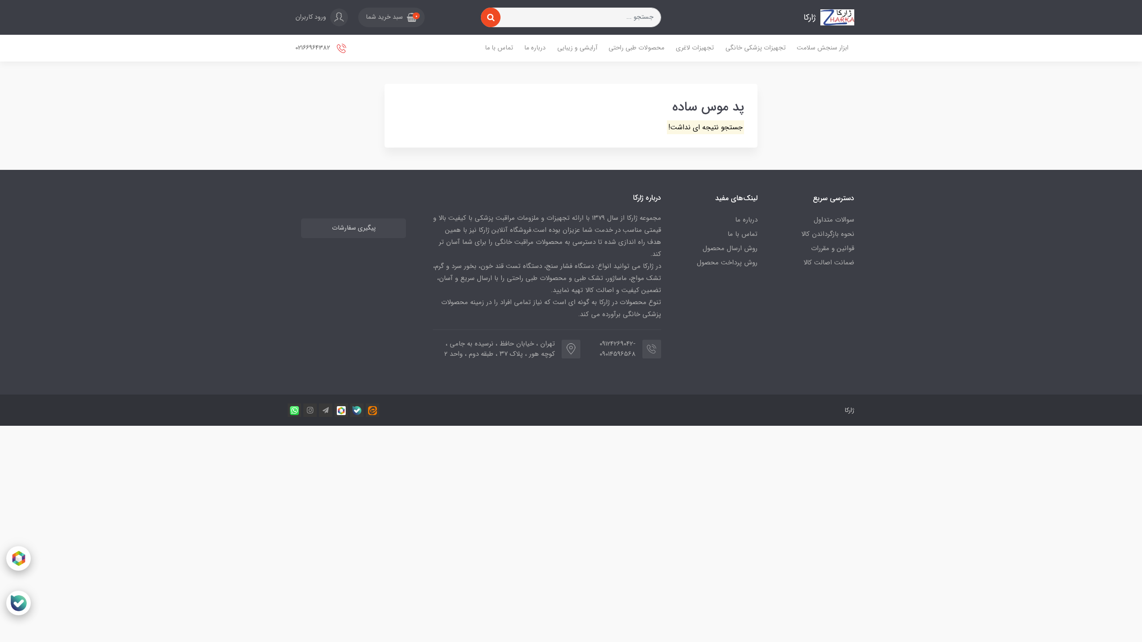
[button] (391, 17)
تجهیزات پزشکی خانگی (755, 48)
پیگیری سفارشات (354, 228)
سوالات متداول (834, 219)
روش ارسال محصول (730, 248)
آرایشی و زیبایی (577, 48)
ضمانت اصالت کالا (828, 262)
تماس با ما (499, 48)
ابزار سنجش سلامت (822, 48)
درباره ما (535, 48)
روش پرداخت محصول (727, 262)
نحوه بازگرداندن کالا (827, 234)
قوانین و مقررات (832, 248)
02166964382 (313, 48)
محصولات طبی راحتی (636, 48)
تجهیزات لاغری (695, 48)
